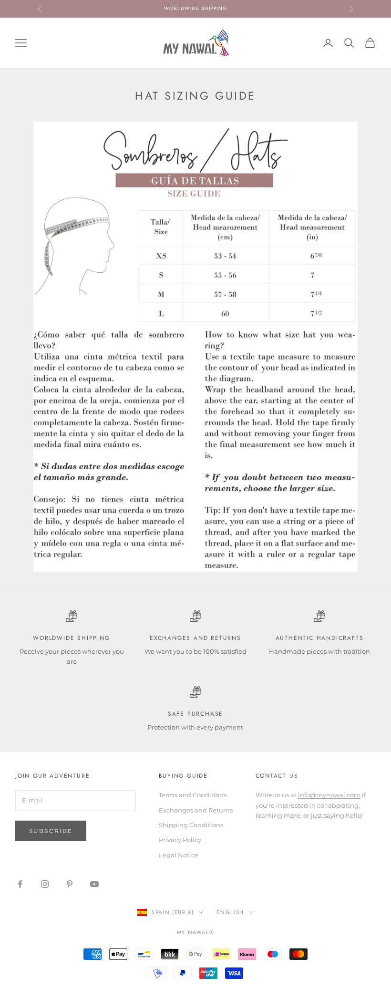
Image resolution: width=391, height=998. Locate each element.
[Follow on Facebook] (20, 884)
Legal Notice (178, 855)
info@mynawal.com (329, 795)
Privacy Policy (180, 840)
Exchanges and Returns (196, 810)
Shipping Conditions (191, 825)
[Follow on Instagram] (45, 884)
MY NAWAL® (196, 932)
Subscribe (50, 830)
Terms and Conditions (192, 795)
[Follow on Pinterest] (69, 884)
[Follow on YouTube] (94, 884)
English (230, 912)
